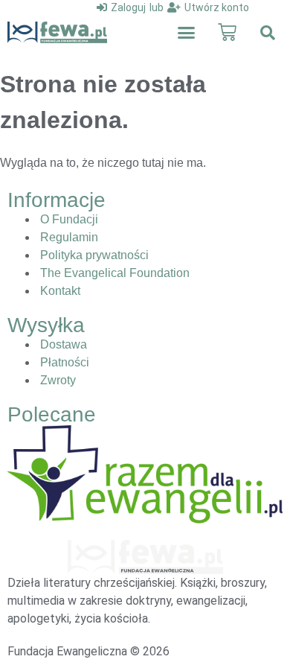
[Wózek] (227, 32)
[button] (187, 33)
